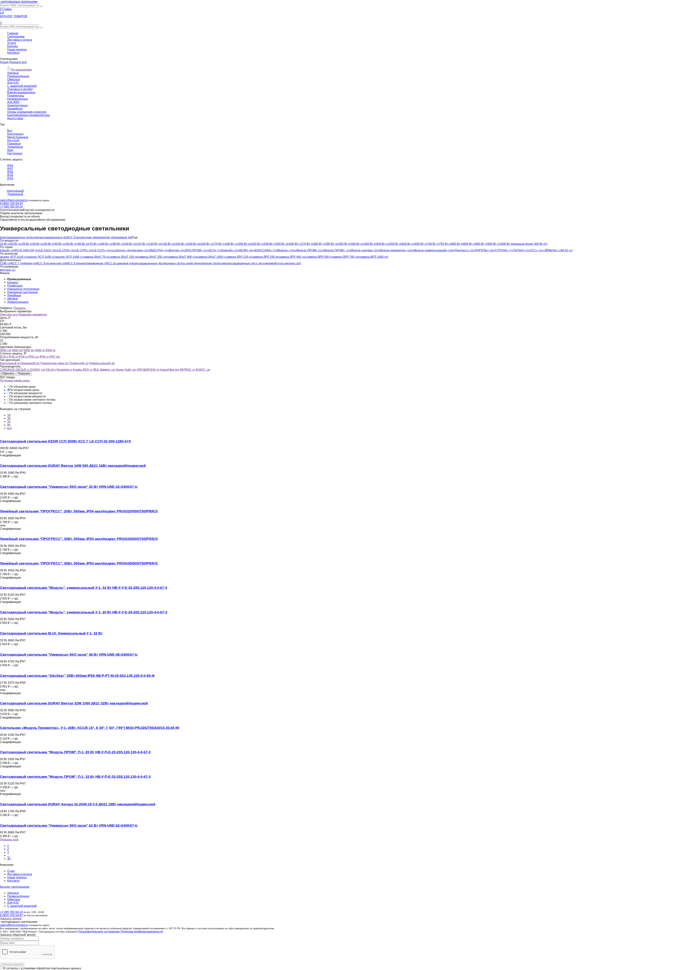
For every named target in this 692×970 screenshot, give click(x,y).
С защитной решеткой (22, 85)
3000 (5, 350)
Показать (19, 308)
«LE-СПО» (65, 250)
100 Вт (130, 243)
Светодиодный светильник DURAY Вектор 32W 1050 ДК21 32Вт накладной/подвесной (74, 703)
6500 (50, 350)
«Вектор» (175, 250)
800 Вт (457, 243)
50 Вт (72, 243)
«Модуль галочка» (363, 250)
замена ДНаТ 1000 (212, 256)
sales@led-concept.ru (14, 200)
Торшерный (15, 194)
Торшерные (15, 146)
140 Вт (182, 243)
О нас (11, 870)
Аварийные (15, 108)
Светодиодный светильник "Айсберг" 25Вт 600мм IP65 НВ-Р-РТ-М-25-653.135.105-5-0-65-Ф (77, 676)
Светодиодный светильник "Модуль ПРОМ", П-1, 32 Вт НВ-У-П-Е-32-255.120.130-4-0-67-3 (75, 777)
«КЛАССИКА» (264, 250)
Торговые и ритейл (20, 89)
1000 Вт (506, 243)
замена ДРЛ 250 (266, 256)
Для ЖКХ (13, 102)
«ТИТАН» (520, 250)
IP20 (4, 356)
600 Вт (408, 243)
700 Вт (433, 243)
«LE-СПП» (82, 250)
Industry (7, 250)
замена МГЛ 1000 (374, 256)
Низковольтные (17, 98)
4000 (17, 350)
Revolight (64, 369)
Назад (4, 62)
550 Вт (396, 243)
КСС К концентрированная (87, 263)
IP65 (10, 165)
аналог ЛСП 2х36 (42, 256)
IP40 (13, 356)
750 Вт (445, 243)
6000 (40, 350)
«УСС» (535, 250)
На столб (13, 140)
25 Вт (27, 243)
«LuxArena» (120, 250)
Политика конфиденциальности (142, 931)
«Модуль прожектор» (395, 250)
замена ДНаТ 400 (183, 256)
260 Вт (295, 243)
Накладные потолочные (23, 288)
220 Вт (258, 243)
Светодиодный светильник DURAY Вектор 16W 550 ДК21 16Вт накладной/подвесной (73, 466)
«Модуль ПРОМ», (335, 250)
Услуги (11, 43)
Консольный (15, 190)
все (9, 428)
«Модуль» (285, 250)
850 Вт (469, 243)
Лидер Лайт (126, 369)
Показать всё (18, 62)
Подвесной (78, 363)
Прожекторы (15, 95)
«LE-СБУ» (47, 250)
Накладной (30, 363)
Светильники (16, 36)
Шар (10, 150)
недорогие (105, 237)
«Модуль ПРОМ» (308, 250)
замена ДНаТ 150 (124, 256)
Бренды (12, 46)
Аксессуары (15, 118)
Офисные (13, 79)
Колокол (12, 282)
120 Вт (155, 243)
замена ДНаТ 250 (153, 256)
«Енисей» (229, 250)
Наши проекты (17, 49)
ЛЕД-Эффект (104, 369)
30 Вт (38, 243)
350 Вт (345, 243)
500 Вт (383, 243)
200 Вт (245, 243)
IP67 (10, 168)
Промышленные (18, 76)
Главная (12, 33)
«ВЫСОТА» (157, 250)
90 (8, 424)
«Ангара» (139, 250)
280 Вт (319, 243)
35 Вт (49, 243)
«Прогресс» (463, 250)
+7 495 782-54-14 (11, 206)
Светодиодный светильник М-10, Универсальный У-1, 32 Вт (51, 633)
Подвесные (15, 285)
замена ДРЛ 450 (319, 256)
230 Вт (270, 243)
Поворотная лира (54, 363)
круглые (7, 269)
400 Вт (357, 243)
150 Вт (194, 243)
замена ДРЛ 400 (293, 256)
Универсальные (17, 301)
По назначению (21, 69)
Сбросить (7, 373)
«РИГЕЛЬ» (483, 250)
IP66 (10, 172)
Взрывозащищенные (21, 92)
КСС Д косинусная (81, 237)
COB (5, 263)
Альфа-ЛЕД (82, 369)
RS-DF (31, 250)
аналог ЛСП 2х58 (70, 256)
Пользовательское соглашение (99, 931)
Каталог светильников (14, 886)
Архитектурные (17, 105)
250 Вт (282, 243)
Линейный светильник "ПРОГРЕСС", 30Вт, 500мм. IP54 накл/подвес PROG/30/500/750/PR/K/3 (79, 539)
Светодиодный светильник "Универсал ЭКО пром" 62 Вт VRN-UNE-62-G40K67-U (68, 825)
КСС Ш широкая (119, 263)
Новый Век (169, 369)
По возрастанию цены (15, 380)
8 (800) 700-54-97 (11, 203)
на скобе (190, 263)
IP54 (10, 178)
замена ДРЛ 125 (239, 256)
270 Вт (307, 243)
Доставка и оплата (19, 39)
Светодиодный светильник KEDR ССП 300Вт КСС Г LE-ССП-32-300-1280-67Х (65, 441)
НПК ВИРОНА (148, 369)
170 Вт (219, 243)
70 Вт (95, 243)
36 (8, 418)
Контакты (13, 52)
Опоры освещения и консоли (26, 111)
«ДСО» (213, 250)
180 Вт (231, 243)
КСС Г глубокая (24, 263)
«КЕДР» (245, 250)
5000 (28, 350)
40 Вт (60, 243)
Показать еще (9, 839)
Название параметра (32, 314)
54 (8, 421)
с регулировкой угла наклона (278, 263)
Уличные (13, 72)
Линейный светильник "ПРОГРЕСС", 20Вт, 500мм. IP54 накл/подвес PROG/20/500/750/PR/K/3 (79, 511)
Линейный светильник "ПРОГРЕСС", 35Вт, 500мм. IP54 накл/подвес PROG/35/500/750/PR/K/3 (79, 563)
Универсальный (102, 363)
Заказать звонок (11, 918)
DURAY (37, 369)
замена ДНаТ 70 (97, 256)
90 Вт (118, 243)
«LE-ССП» (100, 250)
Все (9, 130)
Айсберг (12, 298)
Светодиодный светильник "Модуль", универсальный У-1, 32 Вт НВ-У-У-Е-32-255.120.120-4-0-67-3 (83, 588)
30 (8, 858)
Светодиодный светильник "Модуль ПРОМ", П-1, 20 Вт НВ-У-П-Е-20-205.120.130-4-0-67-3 (75, 752)
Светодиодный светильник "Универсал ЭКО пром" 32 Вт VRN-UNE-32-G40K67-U (68, 487)
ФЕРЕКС (187, 369)
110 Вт (143, 243)
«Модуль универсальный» (432, 250)
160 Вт (207, 243)
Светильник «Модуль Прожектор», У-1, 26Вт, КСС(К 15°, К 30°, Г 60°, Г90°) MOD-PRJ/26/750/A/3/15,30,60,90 (89, 728)
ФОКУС (203, 369)
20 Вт (16, 243)
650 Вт (421, 243)
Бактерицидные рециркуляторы (28, 115)
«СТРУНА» (502, 250)
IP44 (10, 175)
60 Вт (84, 243)
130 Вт (169, 243)
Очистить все (9, 314)
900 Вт (481, 243)
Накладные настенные (22, 292)
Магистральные (17, 137)
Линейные (14, 295)
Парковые (14, 143)
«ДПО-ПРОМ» (195, 250)
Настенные (14, 153)
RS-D (20, 250)
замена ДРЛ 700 (346, 256)
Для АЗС (13, 82)
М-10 (567, 250)
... (8, 855)
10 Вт (5, 243)
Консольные (15, 133)
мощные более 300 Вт (530, 243)
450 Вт (370, 243)
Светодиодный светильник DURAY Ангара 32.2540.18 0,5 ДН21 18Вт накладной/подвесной (77, 804)
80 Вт (107, 243)
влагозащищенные (15, 237)
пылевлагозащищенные (48, 237)
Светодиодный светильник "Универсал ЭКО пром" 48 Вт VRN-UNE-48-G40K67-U (68, 654)
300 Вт (332, 243)
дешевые (123, 237)
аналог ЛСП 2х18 (14, 256)
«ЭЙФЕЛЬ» (551, 250)
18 (8, 415)
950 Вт (493, 243)
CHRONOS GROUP (15, 369)
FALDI (51, 369)
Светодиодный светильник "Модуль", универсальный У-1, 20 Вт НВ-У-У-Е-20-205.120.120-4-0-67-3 (83, 612)
